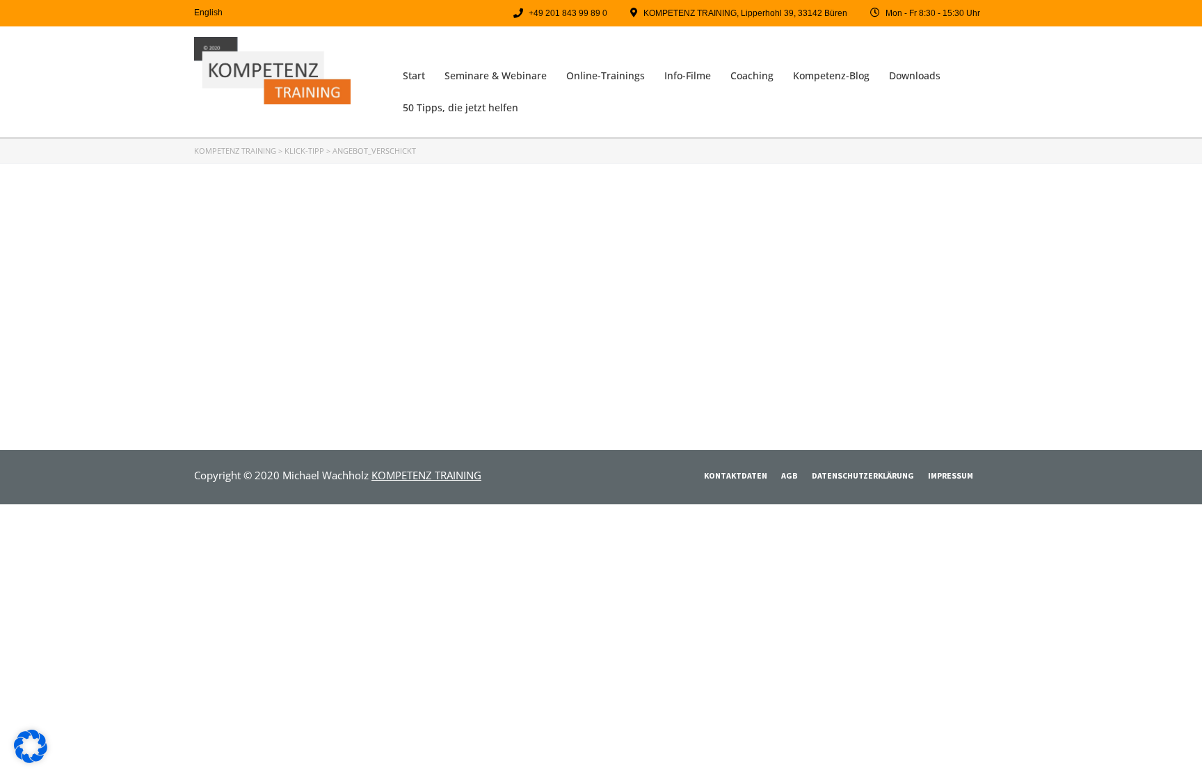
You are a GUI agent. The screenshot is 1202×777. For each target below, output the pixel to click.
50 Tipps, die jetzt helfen (460, 107)
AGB (789, 475)
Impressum (950, 475)
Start (414, 75)
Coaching (752, 75)
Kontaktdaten (735, 475)
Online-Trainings (605, 75)
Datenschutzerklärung (863, 475)
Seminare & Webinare (495, 75)
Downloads (914, 75)
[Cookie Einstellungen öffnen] (30, 759)
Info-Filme (687, 75)
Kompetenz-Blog (831, 75)
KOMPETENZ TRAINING (426, 475)
